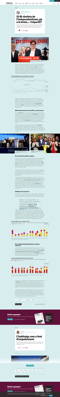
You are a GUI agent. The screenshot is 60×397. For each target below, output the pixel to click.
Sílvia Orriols (37, 183)
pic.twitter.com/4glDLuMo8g (29, 208)
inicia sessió (23, 319)
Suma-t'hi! (9, 319)
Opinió (16, 7)
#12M (35, 204)
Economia (41, 3)
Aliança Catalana (39, 103)
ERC (24, 299)
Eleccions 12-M (20, 299)
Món (30, 3)
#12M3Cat (30, 204)
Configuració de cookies (44, 395)
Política (16, 3)
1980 (36, 67)
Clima (23, 3)
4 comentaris (19, 304)
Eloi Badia (22, 331)
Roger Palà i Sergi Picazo (25, 11)
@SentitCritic (23, 13)
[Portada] (9, 3)
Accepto (51, 395)
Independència (28, 299)
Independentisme (34, 299)
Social (20, 3)
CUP (16, 299)
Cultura (37, 3)
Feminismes (27, 3)
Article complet (30, 365)
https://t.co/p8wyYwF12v (28, 206)
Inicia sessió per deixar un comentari (40, 304)
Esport (33, 3)
